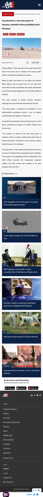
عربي (5, 464)
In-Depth (6, 444)
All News (6, 448)
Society (6, 427)
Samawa (12, 34)
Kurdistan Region (10, 409)
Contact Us (7, 478)
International (8, 440)
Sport (5, 431)
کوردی (5, 473)
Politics (6, 34)
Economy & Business (11, 422)
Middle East (7, 435)
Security (6, 418)
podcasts (6, 453)
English (6, 469)
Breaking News (8, 14)
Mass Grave (21, 34)
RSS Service (8, 482)
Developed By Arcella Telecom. (21, 489)
